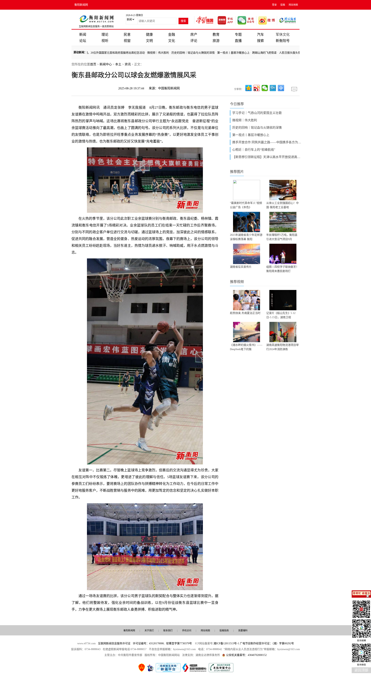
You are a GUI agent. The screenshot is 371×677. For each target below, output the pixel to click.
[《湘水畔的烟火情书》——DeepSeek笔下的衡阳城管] (246, 332)
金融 (171, 35)
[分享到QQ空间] (248, 88)
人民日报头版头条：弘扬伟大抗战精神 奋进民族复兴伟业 (297, 52)
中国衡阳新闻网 (169, 88)
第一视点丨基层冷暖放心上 (217, 52)
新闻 (82, 35)
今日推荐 (237, 104)
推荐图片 (237, 172)
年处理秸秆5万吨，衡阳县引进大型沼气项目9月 (281, 237)
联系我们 (168, 630)
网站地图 (293, 4)
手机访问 (186, 630)
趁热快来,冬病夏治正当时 (245, 313)
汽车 (260, 35)
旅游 (216, 41)
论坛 (82, 41)
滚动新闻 (78, 52)
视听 (104, 41)
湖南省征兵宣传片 (241, 266)
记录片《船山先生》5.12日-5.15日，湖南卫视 (280, 315)
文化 (171, 41)
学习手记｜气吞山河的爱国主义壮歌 (257, 113)
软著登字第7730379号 (179, 643)
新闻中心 (106, 64)
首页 (93, 64)
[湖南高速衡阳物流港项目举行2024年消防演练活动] (282, 332)
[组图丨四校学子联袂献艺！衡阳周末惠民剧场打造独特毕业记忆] (282, 254)
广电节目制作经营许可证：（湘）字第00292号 (267, 643)
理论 (104, 35)
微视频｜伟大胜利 (142, 52)
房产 (193, 35)
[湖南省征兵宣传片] (246, 254)
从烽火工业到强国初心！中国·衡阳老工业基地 (282, 205)
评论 (193, 41)
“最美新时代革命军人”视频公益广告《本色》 (246, 205)
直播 (238, 41)
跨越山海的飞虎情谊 (248, 52)
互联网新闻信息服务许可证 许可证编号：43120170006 (131, 643)
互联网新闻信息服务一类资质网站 (96, 26)
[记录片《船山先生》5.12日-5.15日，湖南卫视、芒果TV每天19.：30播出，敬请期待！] (282, 300)
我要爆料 (243, 630)
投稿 (282, 4)
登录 (274, 4)
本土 (118, 64)
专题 (238, 35)
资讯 (128, 64)
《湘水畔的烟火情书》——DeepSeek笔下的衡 (246, 347)
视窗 (127, 41)
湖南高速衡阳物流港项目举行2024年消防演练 (282, 347)
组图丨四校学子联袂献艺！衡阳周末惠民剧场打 (282, 269)
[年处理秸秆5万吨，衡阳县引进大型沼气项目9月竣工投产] (282, 222)
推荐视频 (237, 282)
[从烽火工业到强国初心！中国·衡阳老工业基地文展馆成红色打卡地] (282, 190)
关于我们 (149, 630)
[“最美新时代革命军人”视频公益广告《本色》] (246, 190)
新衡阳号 (283, 41)
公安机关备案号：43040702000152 (246, 655)
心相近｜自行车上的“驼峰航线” (253, 149)
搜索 (260, 41)
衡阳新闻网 (81, 4)
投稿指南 (224, 630)
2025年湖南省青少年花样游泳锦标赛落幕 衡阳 (246, 237)
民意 (127, 35)
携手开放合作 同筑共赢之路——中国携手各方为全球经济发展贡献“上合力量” (267, 142)
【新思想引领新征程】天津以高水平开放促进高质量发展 (267, 157)
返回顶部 (361, 670)
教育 (216, 35)
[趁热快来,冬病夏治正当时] (246, 300)
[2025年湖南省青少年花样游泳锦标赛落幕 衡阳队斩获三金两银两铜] (246, 222)
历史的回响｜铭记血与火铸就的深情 (177, 52)
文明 (149, 41)
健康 (149, 35)
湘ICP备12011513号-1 (226, 643)
